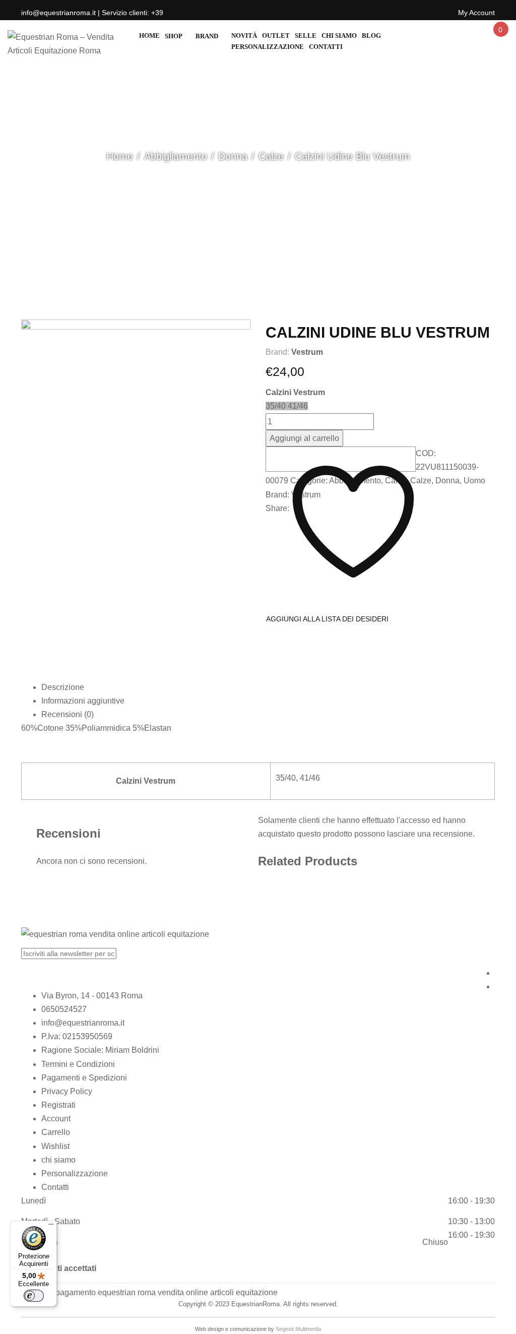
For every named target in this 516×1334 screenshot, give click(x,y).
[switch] (34, 1296)
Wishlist (55, 1146)
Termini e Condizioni (78, 1064)
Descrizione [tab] (62, 687)
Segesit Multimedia (298, 1329)
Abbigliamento (175, 156)
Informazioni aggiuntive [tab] (82, 700)
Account (56, 1118)
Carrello (55, 1132)
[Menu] (51, 1227)
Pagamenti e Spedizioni (84, 1077)
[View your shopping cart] (499, 38)
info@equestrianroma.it (82, 1023)
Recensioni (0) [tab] (67, 714)
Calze (271, 156)
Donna (232, 156)
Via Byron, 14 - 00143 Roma (92, 995)
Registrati (58, 1105)
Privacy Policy (66, 1091)
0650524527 (64, 1009)
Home (119, 156)
